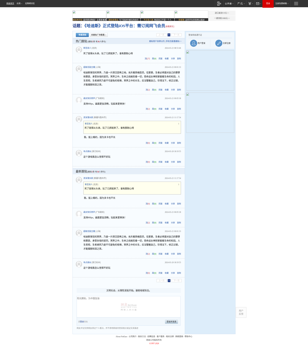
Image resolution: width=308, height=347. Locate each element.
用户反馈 (241, 312)
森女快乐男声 (89, 98)
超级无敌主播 (89, 67)
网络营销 (179, 336)
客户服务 (160, 336)
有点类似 (87, 151)
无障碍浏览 (30, 3)
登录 (268, 3)
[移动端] (219, 3)
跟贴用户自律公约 (157, 41)
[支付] (250, 3)
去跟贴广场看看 (98, 35)
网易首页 (10, 3)
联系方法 (142, 336)
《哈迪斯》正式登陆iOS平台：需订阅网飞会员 (125, 26)
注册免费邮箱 (281, 3)
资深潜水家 (88, 117)
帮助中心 (188, 336)
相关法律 (170, 336)
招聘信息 (151, 336)
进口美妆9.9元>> (222, 13)
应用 (19, 3)
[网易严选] (240, 3)
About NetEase (121, 336)
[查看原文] (169, 26)
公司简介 (133, 336)
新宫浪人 (87, 48)
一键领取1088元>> (222, 18)
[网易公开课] (229, 3)
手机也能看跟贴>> (174, 41)
